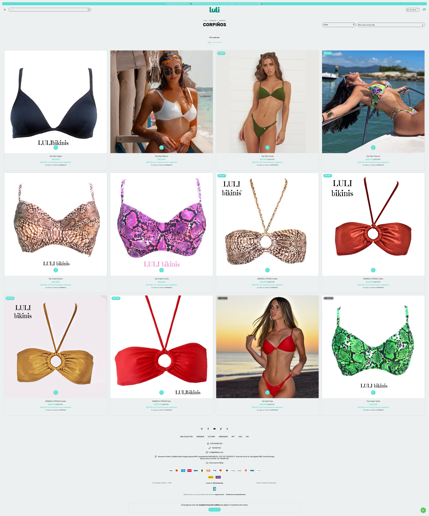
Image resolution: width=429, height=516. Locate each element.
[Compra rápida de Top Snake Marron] (56, 270)
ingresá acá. (219, 494)
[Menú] (5, 10)
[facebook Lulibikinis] (208, 429)
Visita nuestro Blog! (216, 463)
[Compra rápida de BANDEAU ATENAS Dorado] (56, 392)
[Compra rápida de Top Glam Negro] (56, 147)
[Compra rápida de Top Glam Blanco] (161, 147)
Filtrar (326, 25)
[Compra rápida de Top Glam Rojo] (267, 392)
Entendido (214, 509)
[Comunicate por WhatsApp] (423, 510)
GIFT (233, 437)
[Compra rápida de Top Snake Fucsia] (161, 270)
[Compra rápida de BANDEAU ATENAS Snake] (267, 270)
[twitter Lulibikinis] (227, 429)
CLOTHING (211, 437)
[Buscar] (88, 10)
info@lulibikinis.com (216, 452)
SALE (240, 437)
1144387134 (216, 448)
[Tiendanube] (215, 483)
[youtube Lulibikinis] (214, 429)
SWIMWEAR (213, 20)
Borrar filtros (217, 42)
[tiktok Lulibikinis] (221, 429)
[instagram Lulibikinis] (202, 429)
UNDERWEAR (223, 437)
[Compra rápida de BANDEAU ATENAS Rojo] (161, 392)
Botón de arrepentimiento (236, 494)
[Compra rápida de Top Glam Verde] (267, 147)
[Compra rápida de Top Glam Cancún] (373, 147)
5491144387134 (216, 444)
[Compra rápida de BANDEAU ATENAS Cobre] (373, 270)
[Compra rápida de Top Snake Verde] (373, 392)
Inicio (205, 20)
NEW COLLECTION (186, 437)
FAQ (247, 437)
